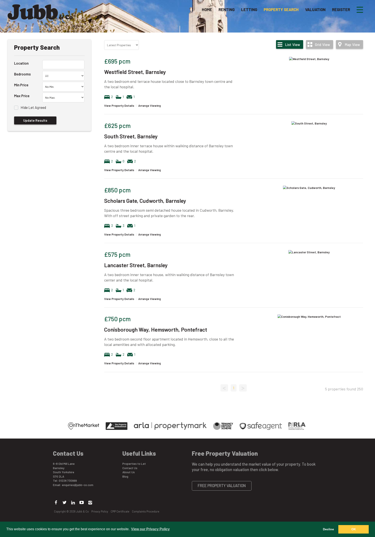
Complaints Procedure (145, 511)
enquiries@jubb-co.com (77, 485)
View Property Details (119, 105)
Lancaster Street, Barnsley (136, 265)
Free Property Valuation (222, 485)
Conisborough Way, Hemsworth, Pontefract (155, 329)
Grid (322, 44)
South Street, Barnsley (131, 136)
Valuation (315, 9)
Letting (249, 9)
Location (21, 63)
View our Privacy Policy (150, 529)
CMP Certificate (120, 511)
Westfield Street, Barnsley (135, 72)
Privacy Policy (99, 511)
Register (341, 9)
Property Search (281, 9)
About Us (128, 472)
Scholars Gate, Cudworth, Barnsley (145, 200)
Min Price (21, 85)
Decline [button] (328, 529)
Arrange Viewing (149, 105)
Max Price (22, 95)
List (292, 44)
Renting (227, 9)
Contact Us (129, 468)
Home (207, 9)
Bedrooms (22, 74)
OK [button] (353, 529)
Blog (125, 476)
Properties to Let (134, 463)
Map (352, 44)
